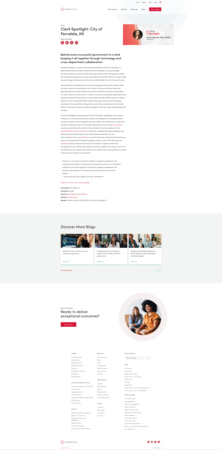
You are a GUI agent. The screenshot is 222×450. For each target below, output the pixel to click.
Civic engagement (130, 401)
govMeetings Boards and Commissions (74, 131)
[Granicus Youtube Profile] (152, 442)
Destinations (75, 374)
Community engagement (132, 404)
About (143, 9)
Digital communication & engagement (78, 419)
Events (99, 363)
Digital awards (101, 392)
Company (100, 383)
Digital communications (131, 410)
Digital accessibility (130, 407)
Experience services (103, 395)
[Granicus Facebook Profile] (148, 442)
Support (144, 2)
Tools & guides (101, 365)
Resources (134, 9)
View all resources (66, 270)
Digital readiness (129, 415)
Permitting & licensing (77, 426)
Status (150, 2)
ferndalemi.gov (72, 197)
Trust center (128, 368)
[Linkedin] (71, 42)
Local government (76, 357)
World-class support (103, 397)
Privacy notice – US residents (133, 377)
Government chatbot (131, 418)
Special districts (75, 360)
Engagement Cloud (77, 392)
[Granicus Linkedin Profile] (155, 442)
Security (127, 382)
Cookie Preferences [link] (65, 448)
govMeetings (117, 125)
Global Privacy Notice (131, 374)
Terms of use (128, 371)
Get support (100, 413)
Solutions (124, 9)
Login (155, 2)
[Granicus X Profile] (159, 442)
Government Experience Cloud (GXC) (82, 386)
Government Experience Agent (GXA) (82, 397)
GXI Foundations (76, 403)
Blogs (98, 360)
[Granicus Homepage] (69, 9)
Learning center (102, 357)
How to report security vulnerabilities (135, 390)
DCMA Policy (128, 385)
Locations (100, 415)
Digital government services (133, 412)
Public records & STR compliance (81, 428)
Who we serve (112, 9)
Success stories (101, 371)
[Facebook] (67, 42)
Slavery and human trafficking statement (137, 388)
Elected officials (75, 376)
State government (76, 363)
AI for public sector (130, 398)
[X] (62, 42)
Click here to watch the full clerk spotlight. (75, 183)
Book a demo (155, 9)
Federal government (77, 365)
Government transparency (132, 423)
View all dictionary (130, 429)
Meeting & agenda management (81, 413)
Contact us (100, 407)
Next (159, 270)
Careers (138, 2)
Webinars (100, 374)
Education (74, 368)
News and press (101, 386)
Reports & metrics (102, 368)
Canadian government (78, 371)
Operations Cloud (76, 395)
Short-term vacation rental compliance (136, 426)
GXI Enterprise (75, 400)
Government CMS (130, 421)
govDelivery (84, 137)
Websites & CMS (76, 423)
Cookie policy (128, 379)
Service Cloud (75, 389)
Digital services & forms (78, 415)
